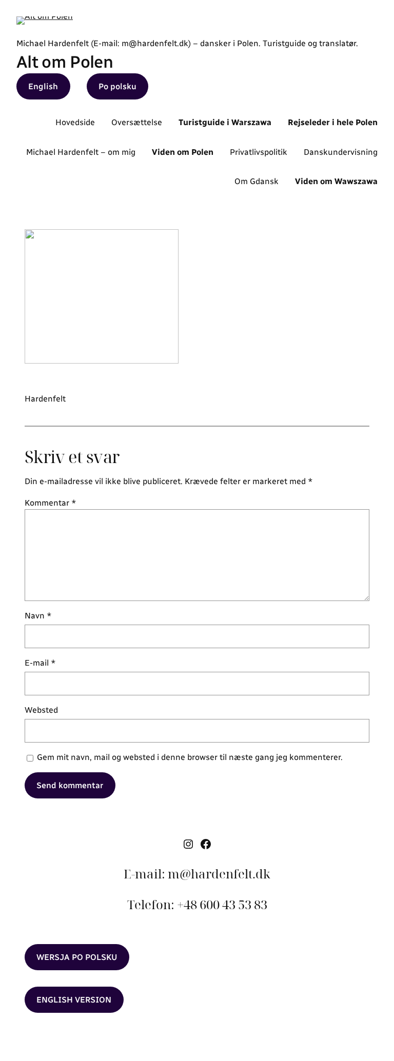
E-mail (40, 663)
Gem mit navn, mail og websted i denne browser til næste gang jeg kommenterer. (190, 757)
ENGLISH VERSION (73, 1000)
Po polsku (117, 86)
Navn (38, 615)
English (43, 86)
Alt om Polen (64, 62)
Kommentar (50, 503)
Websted (41, 710)
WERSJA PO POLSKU (76, 957)
